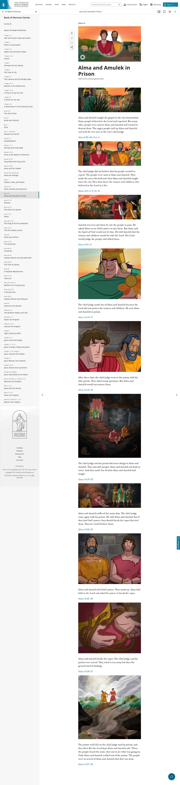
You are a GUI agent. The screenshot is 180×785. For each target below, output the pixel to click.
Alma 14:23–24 (85, 529)
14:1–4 (96, 137)
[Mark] (72, 38)
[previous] (42, 394)
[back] (3, 12)
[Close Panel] (36, 12)
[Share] (72, 47)
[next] (176, 394)
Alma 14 (81, 23)
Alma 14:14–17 (85, 317)
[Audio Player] (171, 776)
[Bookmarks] (164, 11)
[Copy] (72, 43)
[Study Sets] (158, 11)
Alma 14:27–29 (85, 764)
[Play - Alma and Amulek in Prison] (82, 57)
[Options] (175, 11)
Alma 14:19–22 (85, 479)
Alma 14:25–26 (85, 598)
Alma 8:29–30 (85, 137)
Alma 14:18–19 (85, 390)
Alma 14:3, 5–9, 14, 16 (89, 191)
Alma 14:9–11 (85, 244)
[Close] (72, 33)
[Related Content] (169, 11)
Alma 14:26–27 (85, 671)
